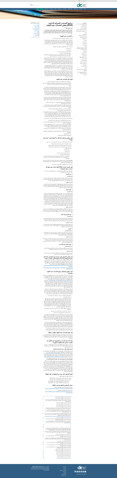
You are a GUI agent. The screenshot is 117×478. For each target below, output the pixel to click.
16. (43, 426)
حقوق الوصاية (85, 34)
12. (43, 418)
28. (43, 451)
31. (43, 455)
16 (57, 110)
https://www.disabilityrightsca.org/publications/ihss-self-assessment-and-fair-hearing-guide (58, 416)
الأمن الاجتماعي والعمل (83, 63)
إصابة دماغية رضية (84, 66)
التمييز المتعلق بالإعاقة (83, 37)
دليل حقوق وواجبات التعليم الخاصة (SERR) (82, 70)
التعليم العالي (85, 43)
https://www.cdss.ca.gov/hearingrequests (54, 353)
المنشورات (84, 22)
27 (51, 262)
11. (43, 417)
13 (61, 103)
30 (45, 329)
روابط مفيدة (85, 74)
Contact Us (64, 466)
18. (43, 431)
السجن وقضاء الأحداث (83, 49)
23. (43, 442)
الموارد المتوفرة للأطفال (83, 57)
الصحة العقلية (85, 52)
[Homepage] (82, 467)
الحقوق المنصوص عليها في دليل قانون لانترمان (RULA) (82, 73)
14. (43, 424)
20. (43, 435)
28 (66, 324)
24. (43, 444)
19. (43, 434)
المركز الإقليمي (84, 55)
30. (43, 454)
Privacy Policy (64, 474)
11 (60, 95)
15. (43, 425)
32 (46, 364)
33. (43, 458)
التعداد (86, 32)
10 (43, 89)
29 (69, 329)
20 (48, 180)
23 (64, 219)
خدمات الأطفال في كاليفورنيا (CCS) (81, 31)
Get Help (64, 467)
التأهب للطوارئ (84, 38)
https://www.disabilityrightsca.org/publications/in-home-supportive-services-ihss (59, 388)
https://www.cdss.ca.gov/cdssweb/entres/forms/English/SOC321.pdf (61, 280)
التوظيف (85, 40)
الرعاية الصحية (84, 41)
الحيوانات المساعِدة (84, 26)
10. (43, 413)
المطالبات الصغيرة (84, 60)
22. (43, 441)
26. (43, 449)
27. (43, 450)
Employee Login (63, 475)
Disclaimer (64, 471)
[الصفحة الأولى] (82, 6)
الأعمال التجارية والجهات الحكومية (82, 29)
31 (55, 334)
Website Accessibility (63, 470)
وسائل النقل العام (84, 54)
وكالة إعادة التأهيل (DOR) (83, 35)
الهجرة (86, 46)
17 (45, 116)
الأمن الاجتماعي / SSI (83, 61)
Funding (65, 472)
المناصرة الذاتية (84, 58)
